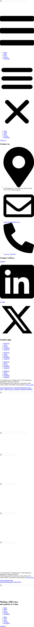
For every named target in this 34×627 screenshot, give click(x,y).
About (5, 54)
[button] (17, 95)
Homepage (6, 343)
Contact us (6, 349)
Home (5, 52)
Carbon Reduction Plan (6, 387)
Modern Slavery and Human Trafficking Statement (18, 389)
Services (5, 57)
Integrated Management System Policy (10, 582)
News (5, 55)
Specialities (6, 58)
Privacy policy (30, 385)
